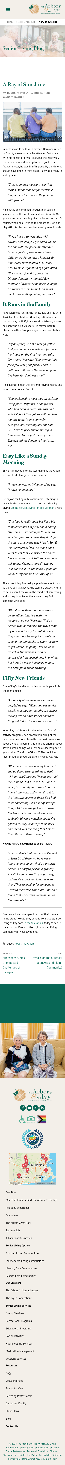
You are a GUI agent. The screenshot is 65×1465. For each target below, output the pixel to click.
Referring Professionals (19, 1396)
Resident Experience (18, 1207)
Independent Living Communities (25, 1260)
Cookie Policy (43, 1447)
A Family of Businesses (19, 1238)
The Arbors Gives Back (18, 1222)
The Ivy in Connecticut (19, 1298)
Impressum (15, 1458)
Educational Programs (18, 1328)
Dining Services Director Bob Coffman (32, 507)
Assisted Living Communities (22, 1253)
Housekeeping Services (19, 1343)
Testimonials (13, 1230)
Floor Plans (12, 1411)
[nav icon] (8, 9)
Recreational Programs (19, 1320)
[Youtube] (29, 1108)
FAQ (8, 1373)
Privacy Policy (28, 1447)
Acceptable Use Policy (26, 1455)
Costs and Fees (14, 1380)
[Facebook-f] (23, 1108)
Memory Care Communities (21, 1268)
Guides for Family (16, 1403)
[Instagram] (36, 1108)
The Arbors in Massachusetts (22, 1290)
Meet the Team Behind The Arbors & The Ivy (31, 1200)
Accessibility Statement (50, 1455)
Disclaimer (8, 1455)
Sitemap (54, 1451)
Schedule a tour (34, 923)
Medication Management (20, 1351)
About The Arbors (14, 97)
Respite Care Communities (21, 1276)
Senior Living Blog (25, 22)
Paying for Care (14, 1388)
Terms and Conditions (38, 1451)
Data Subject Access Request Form (39, 1458)
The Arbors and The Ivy (16, 93)
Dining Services (15, 1313)
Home (10, 22)
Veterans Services (16, 1358)
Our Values (12, 1215)
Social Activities (15, 1336)
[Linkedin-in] (42, 1108)
